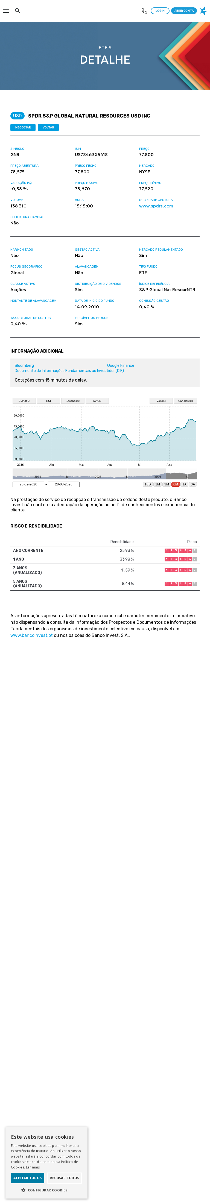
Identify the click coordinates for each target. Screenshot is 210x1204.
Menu (5, 7)
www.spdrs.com (156, 206)
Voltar (48, 127)
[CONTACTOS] (144, 11)
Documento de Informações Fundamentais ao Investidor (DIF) (69, 370)
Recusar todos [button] (64, 1178)
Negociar (23, 127)
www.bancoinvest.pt (31, 635)
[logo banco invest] (204, 11)
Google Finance (120, 365)
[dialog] (46, 1163)
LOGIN (160, 11)
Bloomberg (24, 365)
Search (17, 7)
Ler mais (33, 1167)
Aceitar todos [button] (27, 1178)
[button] (46, 1190)
